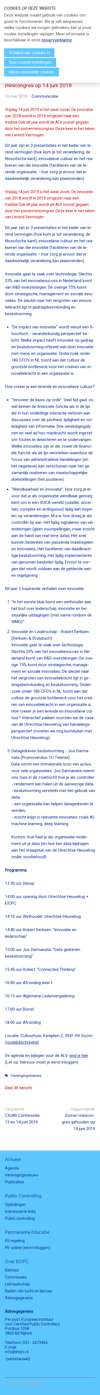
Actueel (13, 1159)
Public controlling (20, 1218)
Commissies (16, 1277)
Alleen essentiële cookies (31, 72)
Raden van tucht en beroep (28, 1291)
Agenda (12, 1168)
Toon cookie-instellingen (30, 62)
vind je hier (78, 1055)
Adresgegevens (19, 1298)
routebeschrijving (22, 1042)
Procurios (35, 1383)
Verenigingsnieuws (26, 1075)
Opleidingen (15, 1204)
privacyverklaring (57, 40)
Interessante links (20, 1211)
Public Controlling (23, 1196)
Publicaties (14, 1182)
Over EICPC (16, 1261)
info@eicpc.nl (17, 1351)
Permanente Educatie (27, 1232)
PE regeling (15, 1241)
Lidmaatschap (17, 1284)
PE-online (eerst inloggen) (27, 1247)
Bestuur (12, 1270)
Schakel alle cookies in (29, 52)
